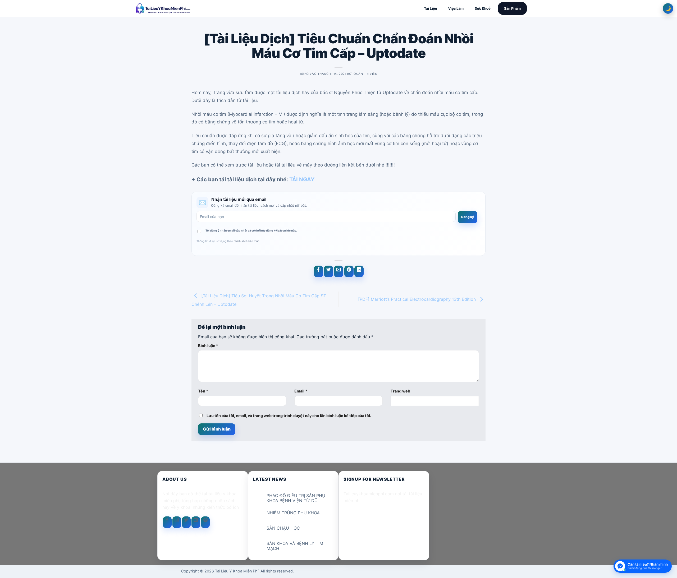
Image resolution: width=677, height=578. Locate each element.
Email (300, 391)
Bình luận (208, 345)
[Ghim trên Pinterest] (349, 271)
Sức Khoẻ (483, 8)
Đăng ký (467, 217)
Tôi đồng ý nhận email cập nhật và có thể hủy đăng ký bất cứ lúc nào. (251, 230)
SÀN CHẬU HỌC (283, 528)
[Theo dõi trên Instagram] (176, 522)
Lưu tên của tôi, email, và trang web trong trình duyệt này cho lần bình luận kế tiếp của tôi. (289, 415)
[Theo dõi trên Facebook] (167, 522)
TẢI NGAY (301, 179)
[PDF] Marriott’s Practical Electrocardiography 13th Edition (417, 299)
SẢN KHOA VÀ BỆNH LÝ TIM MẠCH (295, 546)
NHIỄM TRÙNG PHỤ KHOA (293, 512)
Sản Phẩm (512, 8)
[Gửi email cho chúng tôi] (195, 522)
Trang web (400, 391)
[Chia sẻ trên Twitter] (328, 271)
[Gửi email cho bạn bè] (338, 271)
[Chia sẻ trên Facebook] (318, 271)
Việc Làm (456, 8)
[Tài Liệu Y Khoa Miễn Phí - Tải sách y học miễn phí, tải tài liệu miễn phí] (197, 8)
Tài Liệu (430, 8)
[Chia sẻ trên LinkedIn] (359, 271)
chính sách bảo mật (246, 241)
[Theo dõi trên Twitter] (186, 522)
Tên (203, 391)
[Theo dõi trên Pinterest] (205, 522)
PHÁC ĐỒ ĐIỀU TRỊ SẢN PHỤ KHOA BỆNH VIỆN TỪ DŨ (296, 498)
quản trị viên (365, 74)
